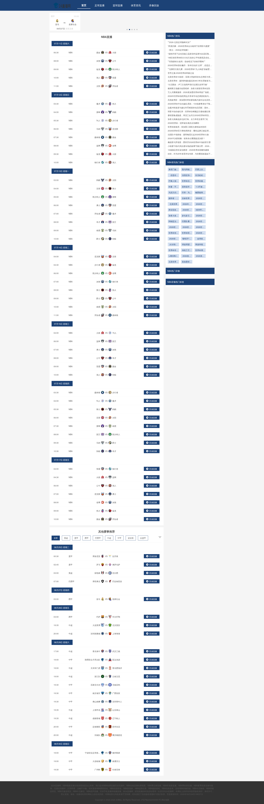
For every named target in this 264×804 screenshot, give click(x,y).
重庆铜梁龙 (117, 735)
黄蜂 (98, 112)
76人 (98, 120)
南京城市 (96, 693)
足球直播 (100, 5)
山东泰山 (116, 710)
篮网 (98, 145)
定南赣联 (96, 726)
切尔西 (115, 573)
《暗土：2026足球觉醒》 (178, 49)
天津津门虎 (95, 668)
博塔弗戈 (96, 581)
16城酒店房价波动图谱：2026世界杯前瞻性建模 (188, 149)
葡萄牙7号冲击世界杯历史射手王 (187, 239)
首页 (83, 5)
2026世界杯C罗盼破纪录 (200, 233)
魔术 (98, 103)
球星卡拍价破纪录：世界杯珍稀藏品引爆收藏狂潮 (189, 111)
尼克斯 (115, 128)
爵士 (98, 238)
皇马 (98, 599)
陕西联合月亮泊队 (92, 659)
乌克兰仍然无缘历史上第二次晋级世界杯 (173, 192)
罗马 (98, 564)
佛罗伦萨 (116, 564)
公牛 (114, 60)
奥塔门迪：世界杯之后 (173, 169)
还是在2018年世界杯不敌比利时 (173, 175)
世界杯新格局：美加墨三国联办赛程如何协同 (187, 126)
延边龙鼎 (116, 659)
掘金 (98, 52)
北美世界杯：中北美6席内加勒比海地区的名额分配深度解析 (173, 204)
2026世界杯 (173, 227)
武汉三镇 (116, 651)
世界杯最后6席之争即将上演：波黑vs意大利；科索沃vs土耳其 (200, 181)
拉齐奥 (115, 556)
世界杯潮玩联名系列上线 (200, 250)
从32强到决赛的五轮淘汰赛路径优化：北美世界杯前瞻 (173, 244)
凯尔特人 (116, 69)
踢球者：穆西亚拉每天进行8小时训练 (173, 198)
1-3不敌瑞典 (200, 187)
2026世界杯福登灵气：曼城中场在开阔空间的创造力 (200, 198)
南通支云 (116, 761)
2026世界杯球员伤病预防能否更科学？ (200, 227)
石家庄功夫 (95, 684)
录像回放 (154, 5)
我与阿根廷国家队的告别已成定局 (187, 169)
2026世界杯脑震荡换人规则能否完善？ (187, 227)
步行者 (115, 120)
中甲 (119, 538)
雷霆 (114, 77)
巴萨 (98, 616)
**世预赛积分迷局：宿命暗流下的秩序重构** (186, 61)
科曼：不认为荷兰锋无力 (173, 187)
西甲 (87, 538)
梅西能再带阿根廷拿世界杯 (200, 192)
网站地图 (165, 799)
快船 (114, 238)
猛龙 (98, 69)
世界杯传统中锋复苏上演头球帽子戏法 (173, 233)
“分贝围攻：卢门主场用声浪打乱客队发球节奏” (188, 84)
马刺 (98, 128)
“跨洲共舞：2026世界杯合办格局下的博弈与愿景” (189, 46)
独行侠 (97, 162)
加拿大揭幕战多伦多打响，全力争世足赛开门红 (188, 119)
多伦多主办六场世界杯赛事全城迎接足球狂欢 (187, 215)
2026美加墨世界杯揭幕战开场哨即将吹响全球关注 (187, 256)
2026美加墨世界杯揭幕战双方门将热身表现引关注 (200, 256)
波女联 (131, 538)
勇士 (98, 205)
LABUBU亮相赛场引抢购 (173, 256)
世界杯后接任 (187, 181)
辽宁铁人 (116, 718)
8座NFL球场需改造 (200, 210)
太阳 (98, 86)
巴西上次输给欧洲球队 (200, 169)
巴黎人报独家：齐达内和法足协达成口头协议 (173, 181)
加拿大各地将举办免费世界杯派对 (173, 215)
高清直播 (153, 52)
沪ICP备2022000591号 (151, 799)
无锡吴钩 (116, 684)
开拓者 (115, 86)
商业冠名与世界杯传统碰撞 (173, 210)
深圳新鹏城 (95, 633)
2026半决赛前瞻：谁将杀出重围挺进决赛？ (186, 138)
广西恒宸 (116, 693)
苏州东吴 (116, 726)
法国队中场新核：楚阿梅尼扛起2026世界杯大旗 (188, 134)
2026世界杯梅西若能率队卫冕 (173, 239)
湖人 (98, 77)
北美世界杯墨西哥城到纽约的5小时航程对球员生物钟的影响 (173, 262)
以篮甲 (143, 538)
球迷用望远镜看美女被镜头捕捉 (187, 244)
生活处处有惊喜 (200, 175)
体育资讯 (136, 5)
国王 (114, 222)
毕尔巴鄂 (116, 616)
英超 (66, 538)
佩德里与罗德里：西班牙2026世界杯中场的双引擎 (189, 142)
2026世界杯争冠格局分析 (200, 215)
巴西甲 (98, 538)
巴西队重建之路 (187, 221)
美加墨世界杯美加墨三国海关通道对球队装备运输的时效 (187, 262)
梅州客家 (116, 752)
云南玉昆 (116, 676)
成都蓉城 (96, 718)
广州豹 (97, 769)
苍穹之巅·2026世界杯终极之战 (181, 73)
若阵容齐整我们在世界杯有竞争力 (187, 187)
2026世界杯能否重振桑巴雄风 (200, 221)
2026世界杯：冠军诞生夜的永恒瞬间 (183, 123)
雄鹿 (98, 230)
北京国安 (116, 625)
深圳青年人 (117, 701)
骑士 (114, 188)
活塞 (98, 188)
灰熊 (98, 60)
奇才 (98, 222)
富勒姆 (97, 573)
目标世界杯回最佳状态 (187, 198)
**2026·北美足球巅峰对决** (179, 42)
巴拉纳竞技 (117, 581)
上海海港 (116, 633)
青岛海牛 (96, 651)
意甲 (76, 538)
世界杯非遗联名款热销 (173, 250)
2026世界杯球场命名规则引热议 (200, 204)
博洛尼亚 (96, 556)
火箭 (114, 52)
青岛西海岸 (117, 668)
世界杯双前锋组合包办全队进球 (187, 233)
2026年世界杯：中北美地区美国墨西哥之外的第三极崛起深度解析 (187, 204)
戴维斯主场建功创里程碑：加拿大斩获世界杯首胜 (189, 88)
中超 (109, 538)
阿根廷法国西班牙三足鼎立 (173, 221)
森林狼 (97, 137)
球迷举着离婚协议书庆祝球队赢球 (200, 244)
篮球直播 (118, 5)
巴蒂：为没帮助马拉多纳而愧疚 (187, 192)
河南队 (97, 735)
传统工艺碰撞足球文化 (187, 250)
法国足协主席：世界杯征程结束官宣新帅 (187, 175)
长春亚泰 (116, 769)
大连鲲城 (96, 761)
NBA (70, 52)
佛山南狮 (96, 701)
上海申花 (96, 710)
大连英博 (96, 625)
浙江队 (97, 676)
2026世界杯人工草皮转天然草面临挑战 (187, 210)
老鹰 (114, 145)
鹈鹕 (114, 112)
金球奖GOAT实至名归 (200, 239)
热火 (114, 103)
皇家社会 (116, 599)
